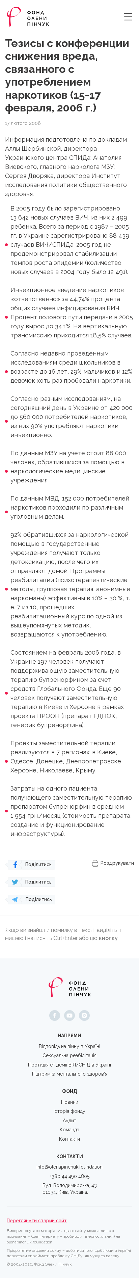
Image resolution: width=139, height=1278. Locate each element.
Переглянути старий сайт (37, 1220)
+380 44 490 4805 (69, 1176)
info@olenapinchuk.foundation (69, 1167)
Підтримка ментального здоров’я (69, 1074)
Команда (69, 1129)
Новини (69, 1102)
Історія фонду (69, 1111)
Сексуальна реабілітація (69, 1055)
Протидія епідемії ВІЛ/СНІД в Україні (69, 1065)
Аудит (69, 1120)
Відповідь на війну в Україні (69, 1046)
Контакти (69, 1139)
